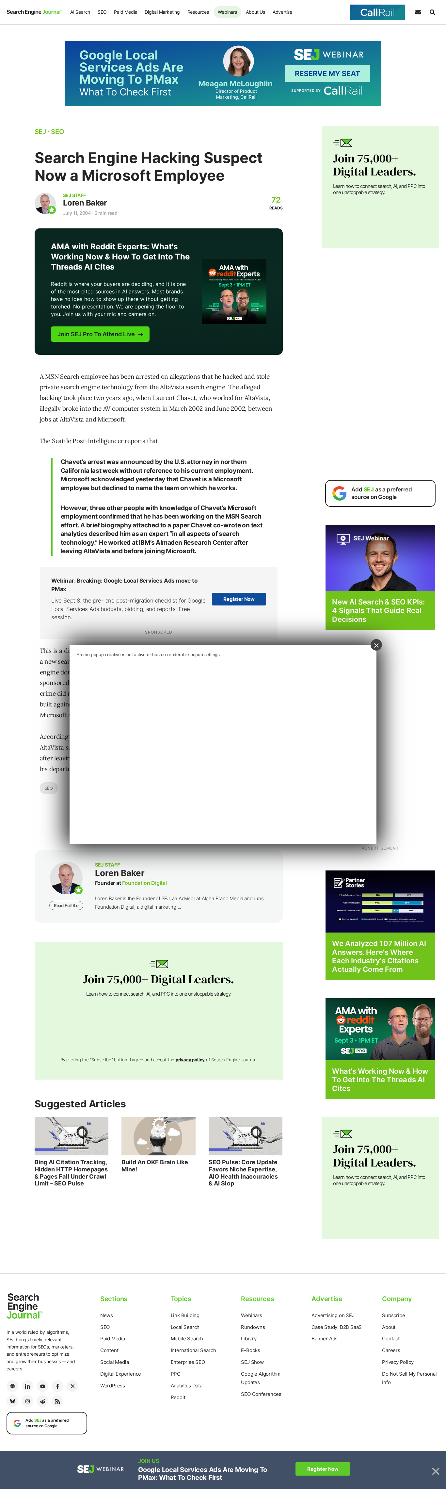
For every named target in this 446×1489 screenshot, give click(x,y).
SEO (102, 12)
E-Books (250, 1350)
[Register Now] (380, 557)
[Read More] (380, 901)
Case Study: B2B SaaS (336, 1327)
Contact (391, 1338)
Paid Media (125, 12)
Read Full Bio (66, 905)
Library (249, 1338)
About (388, 1327)
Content (109, 1350)
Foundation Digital (144, 883)
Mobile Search (187, 1338)
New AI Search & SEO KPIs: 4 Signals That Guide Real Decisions (378, 610)
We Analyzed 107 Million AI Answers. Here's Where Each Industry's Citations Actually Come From (379, 956)
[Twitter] (72, 1386)
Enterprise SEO (188, 1362)
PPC (176, 1374)
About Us (255, 12)
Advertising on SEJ (332, 1315)
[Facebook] (57, 1386)
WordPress (112, 1385)
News (106, 1315)
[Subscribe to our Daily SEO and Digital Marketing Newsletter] (418, 12)
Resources (198, 12)
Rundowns (253, 1327)
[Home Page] (34, 12)
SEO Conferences (261, 1394)
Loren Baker (85, 202)
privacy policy (190, 1059)
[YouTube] (42, 1386)
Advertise (282, 12)
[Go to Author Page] (45, 203)
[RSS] (57, 1401)
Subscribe (393, 1315)
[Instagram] (27, 1401)
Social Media (114, 1362)
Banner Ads (324, 1338)
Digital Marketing (162, 12)
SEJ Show (252, 1362)
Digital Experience (120, 1374)
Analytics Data (186, 1385)
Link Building (185, 1315)
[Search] (432, 12)
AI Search (80, 12)
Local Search (185, 1327)
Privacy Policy (397, 1362)
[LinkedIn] (27, 1386)
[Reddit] (42, 1401)
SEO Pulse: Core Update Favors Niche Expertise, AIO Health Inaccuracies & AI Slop (243, 1173)
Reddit (178, 1397)
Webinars (227, 12)
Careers (391, 1350)
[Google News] (12, 1386)
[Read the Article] (72, 1136)
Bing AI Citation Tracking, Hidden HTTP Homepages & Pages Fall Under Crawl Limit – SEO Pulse (71, 1173)
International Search (193, 1350)
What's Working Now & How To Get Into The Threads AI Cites (380, 1080)
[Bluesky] (12, 1401)
